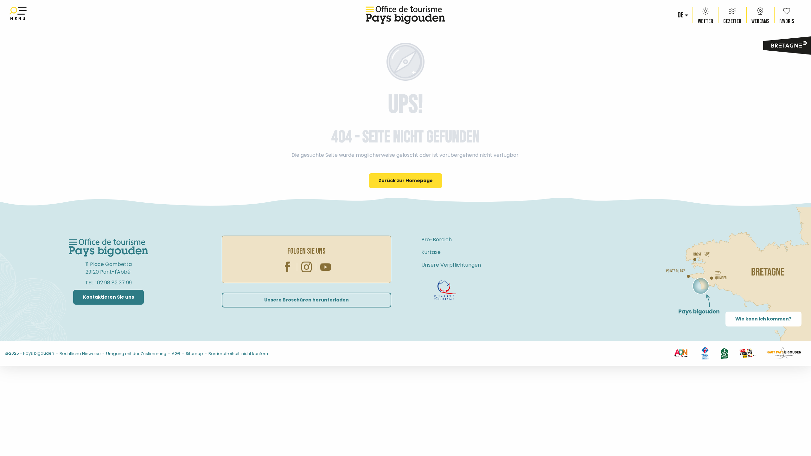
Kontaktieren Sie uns (108, 297)
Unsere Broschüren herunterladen (306, 300)
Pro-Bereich (436, 239)
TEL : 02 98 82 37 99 (108, 282)
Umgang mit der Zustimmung (136, 354)
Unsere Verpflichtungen (451, 265)
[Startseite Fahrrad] (445, 290)
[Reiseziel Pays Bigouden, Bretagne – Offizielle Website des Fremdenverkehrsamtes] (405, 15)
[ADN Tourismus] (680, 353)
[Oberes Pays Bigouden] (784, 353)
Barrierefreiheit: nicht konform (239, 354)
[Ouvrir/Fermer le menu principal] (18, 15)
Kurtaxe (431, 252)
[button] (681, 15)
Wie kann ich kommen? (763, 319)
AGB (176, 354)
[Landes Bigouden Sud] (748, 353)
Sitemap (194, 354)
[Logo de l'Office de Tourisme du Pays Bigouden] (109, 247)
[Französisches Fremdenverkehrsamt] (705, 353)
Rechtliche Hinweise (80, 354)
